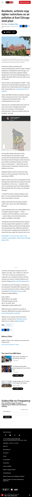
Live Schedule (6, 459)
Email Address (7, 411)
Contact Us (5, 453)
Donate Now (25, 2)
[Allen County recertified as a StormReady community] (7, 359)
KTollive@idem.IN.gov (15, 291)
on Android (16, 443)
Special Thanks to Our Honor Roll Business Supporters (13, 480)
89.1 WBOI (24, 440)
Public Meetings (7, 473)
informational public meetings (11, 313)
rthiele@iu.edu (20, 319)
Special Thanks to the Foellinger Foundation (13, 476)
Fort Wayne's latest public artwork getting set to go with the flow (21, 368)
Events (4, 456)
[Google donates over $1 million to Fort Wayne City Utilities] (7, 384)
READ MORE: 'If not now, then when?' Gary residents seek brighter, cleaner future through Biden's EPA (16, 238)
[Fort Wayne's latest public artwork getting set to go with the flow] (7, 369)
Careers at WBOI (7, 466)
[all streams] (30, 495)
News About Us (7, 449)
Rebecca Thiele (14, 24)
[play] (2, 495)
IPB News (9, 325)
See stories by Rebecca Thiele (10, 344)
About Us (5, 446)
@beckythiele (20, 321)
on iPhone (11, 443)
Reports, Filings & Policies (9, 469)
